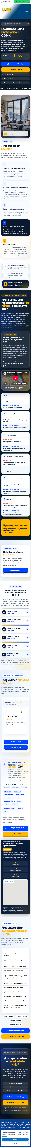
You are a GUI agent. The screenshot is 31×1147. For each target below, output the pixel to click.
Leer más (8, 730)
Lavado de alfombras (15, 1024)
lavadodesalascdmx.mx (16, 1124)
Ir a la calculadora (14, 570)
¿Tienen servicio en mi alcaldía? (13, 996)
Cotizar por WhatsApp (17, 64)
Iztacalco (19, 801)
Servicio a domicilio (21, 1016)
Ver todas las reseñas (16, 741)
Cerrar (15, 1143)
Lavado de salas (8, 1016)
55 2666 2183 (4, 1124)
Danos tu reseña (16, 747)
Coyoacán (24, 787)
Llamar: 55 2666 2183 (16, 69)
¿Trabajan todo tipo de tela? (12, 992)
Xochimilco (7, 804)
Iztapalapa (6, 787)
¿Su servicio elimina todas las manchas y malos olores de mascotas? (15, 1006)
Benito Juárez (15, 787)
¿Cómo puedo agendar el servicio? (14, 1000)
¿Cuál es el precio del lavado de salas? (15, 966)
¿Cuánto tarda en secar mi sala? (13, 987)
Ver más (4, 1136)
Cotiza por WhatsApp (23, 1)
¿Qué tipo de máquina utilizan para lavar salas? (14, 961)
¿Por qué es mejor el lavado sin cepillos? (13, 954)
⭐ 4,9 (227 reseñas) (12, 74)
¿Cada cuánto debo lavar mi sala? (13, 970)
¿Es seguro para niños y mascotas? (14, 983)
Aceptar (15, 1139)
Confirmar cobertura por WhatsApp (16, 828)
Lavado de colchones (15, 1020)
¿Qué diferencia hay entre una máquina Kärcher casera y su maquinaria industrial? (15, 977)
